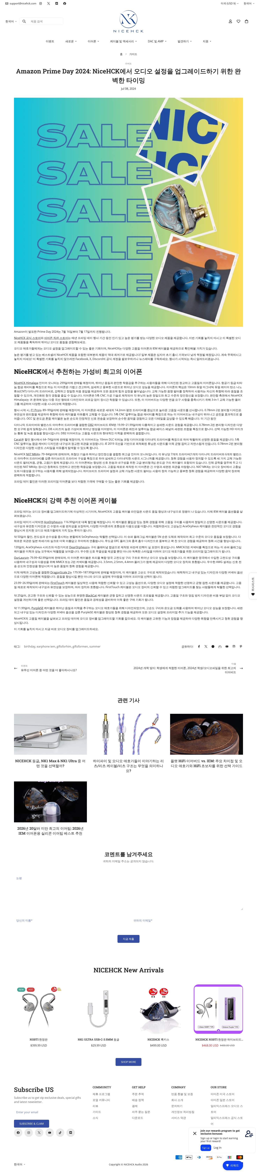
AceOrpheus (52, 522)
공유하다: (187, 646)
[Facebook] (64, 3)
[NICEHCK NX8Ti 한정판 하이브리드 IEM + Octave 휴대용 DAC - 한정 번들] (218, 1009)
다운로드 (137, 1118)
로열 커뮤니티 (101, 1100)
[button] (246, 21)
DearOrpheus (78, 547)
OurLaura (20, 558)
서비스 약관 (178, 1118)
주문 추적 (138, 1094)
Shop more (128, 1062)
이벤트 (50, 41)
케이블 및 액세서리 (122, 41)
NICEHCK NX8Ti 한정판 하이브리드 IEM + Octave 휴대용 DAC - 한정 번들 (218, 1040)
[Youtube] (49, 1132)
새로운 (69, 41)
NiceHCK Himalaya (26, 383)
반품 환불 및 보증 (182, 1094)
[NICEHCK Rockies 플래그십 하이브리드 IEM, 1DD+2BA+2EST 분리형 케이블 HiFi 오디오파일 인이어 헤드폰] (158, 1009)
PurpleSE (37, 608)
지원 (205, 41)
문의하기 (177, 1106)
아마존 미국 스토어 (222, 1094)
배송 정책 (138, 1100)
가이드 (133, 54)
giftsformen (80, 646)
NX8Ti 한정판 (39, 1039)
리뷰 (95, 1106)
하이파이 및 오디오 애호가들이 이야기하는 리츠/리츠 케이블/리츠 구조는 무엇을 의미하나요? (128, 766)
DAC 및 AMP (156, 41)
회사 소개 (177, 1100)
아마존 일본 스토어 (222, 1100)
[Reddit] (213, 646)
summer (95, 646)
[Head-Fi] (220, 646)
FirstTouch (58, 583)
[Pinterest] (241, 646)
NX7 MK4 (32, 454)
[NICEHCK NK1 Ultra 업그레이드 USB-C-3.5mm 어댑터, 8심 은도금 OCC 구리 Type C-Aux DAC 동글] (98, 1009)
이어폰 (92, 41)
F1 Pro (35, 410)
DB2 (91, 425)
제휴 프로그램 (101, 1094)
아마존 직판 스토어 (56, 338)
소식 (95, 1118)
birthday (29, 646)
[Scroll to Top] (250, 1153)
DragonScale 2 (59, 572)
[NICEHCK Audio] (128, 21)
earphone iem (46, 646)
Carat (17, 439)
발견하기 (183, 41)
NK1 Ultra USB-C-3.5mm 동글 (98, 1039)
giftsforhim (64, 646)
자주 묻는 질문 (141, 1112)
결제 (135, 1106)
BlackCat (91, 595)
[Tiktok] (60, 1132)
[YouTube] (227, 646)
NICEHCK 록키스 (158, 1039)
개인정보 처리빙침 (182, 1112)
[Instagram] (40, 3)
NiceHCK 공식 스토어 (27, 338)
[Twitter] (48, 3)
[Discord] (56, 3)
